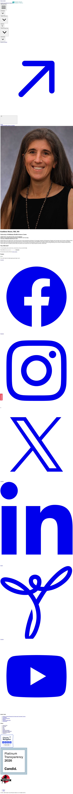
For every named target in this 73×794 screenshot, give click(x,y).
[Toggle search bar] (8, 119)
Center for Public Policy (4, 28)
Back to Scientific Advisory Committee (7, 125)
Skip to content (3, 0)
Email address (2, 249)
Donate (1, 124)
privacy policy (14, 251)
